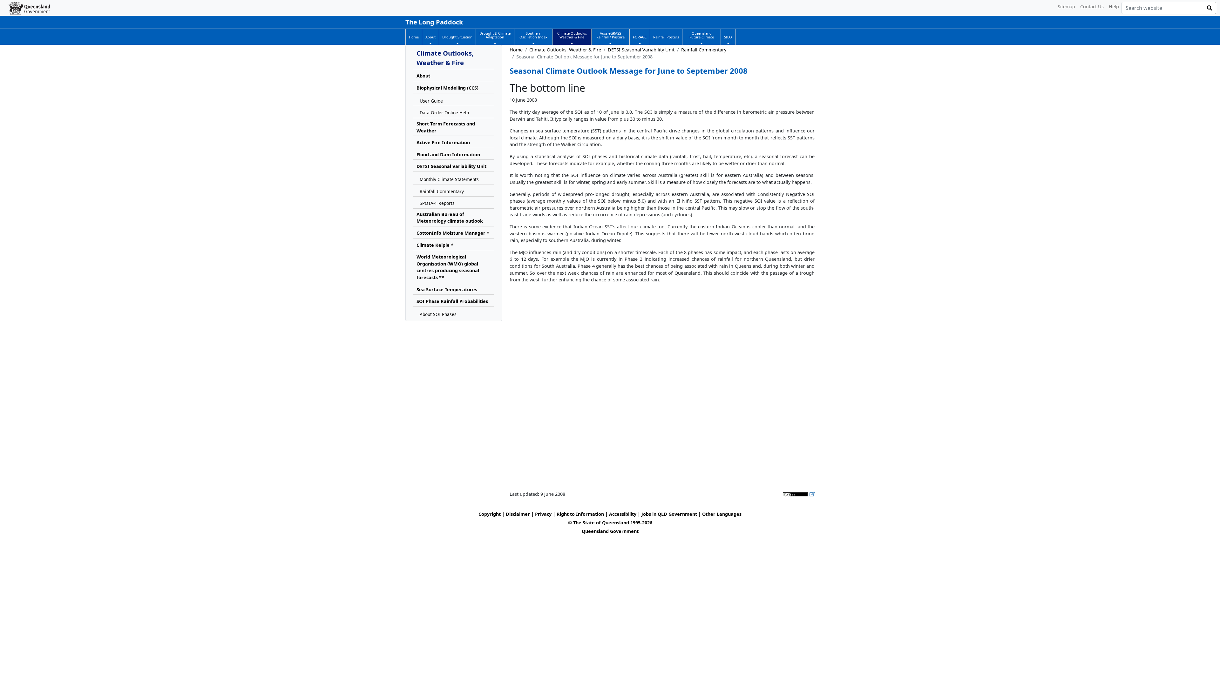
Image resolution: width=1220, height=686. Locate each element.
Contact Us (1092, 6)
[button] (430, 37)
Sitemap (1066, 6)
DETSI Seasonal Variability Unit (641, 50)
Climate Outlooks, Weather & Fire (565, 50)
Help (1114, 6)
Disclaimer (518, 514)
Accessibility (622, 514)
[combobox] (1162, 8)
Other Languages (722, 514)
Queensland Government (610, 531)
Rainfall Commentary (703, 50)
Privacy (543, 514)
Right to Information (580, 514)
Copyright (489, 514)
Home (516, 50)
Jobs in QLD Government (669, 514)
